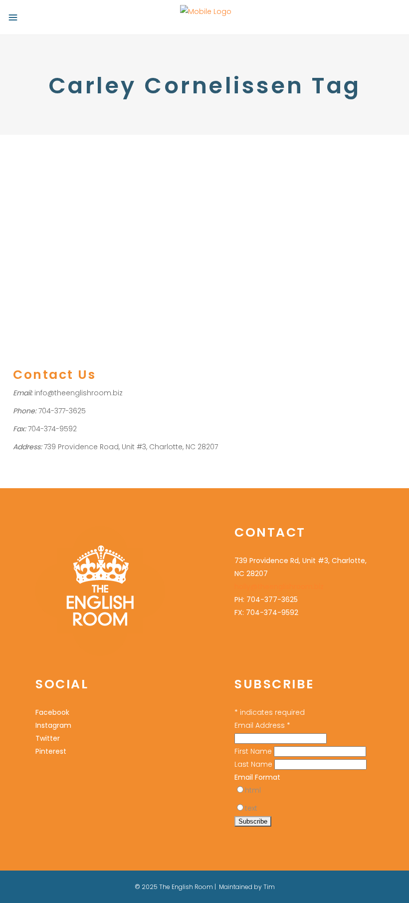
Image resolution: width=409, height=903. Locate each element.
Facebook (52, 712)
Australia (128, 228)
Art (17, 215)
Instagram (53, 725)
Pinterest (50, 751)
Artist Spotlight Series (77, 228)
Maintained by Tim (247, 887)
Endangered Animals (131, 241)
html (253, 790)
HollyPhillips (78, 215)
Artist (32, 215)
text (251, 808)
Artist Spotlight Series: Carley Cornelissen (87, 188)
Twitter (47, 738)
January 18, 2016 (36, 161)
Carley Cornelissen (62, 241)
